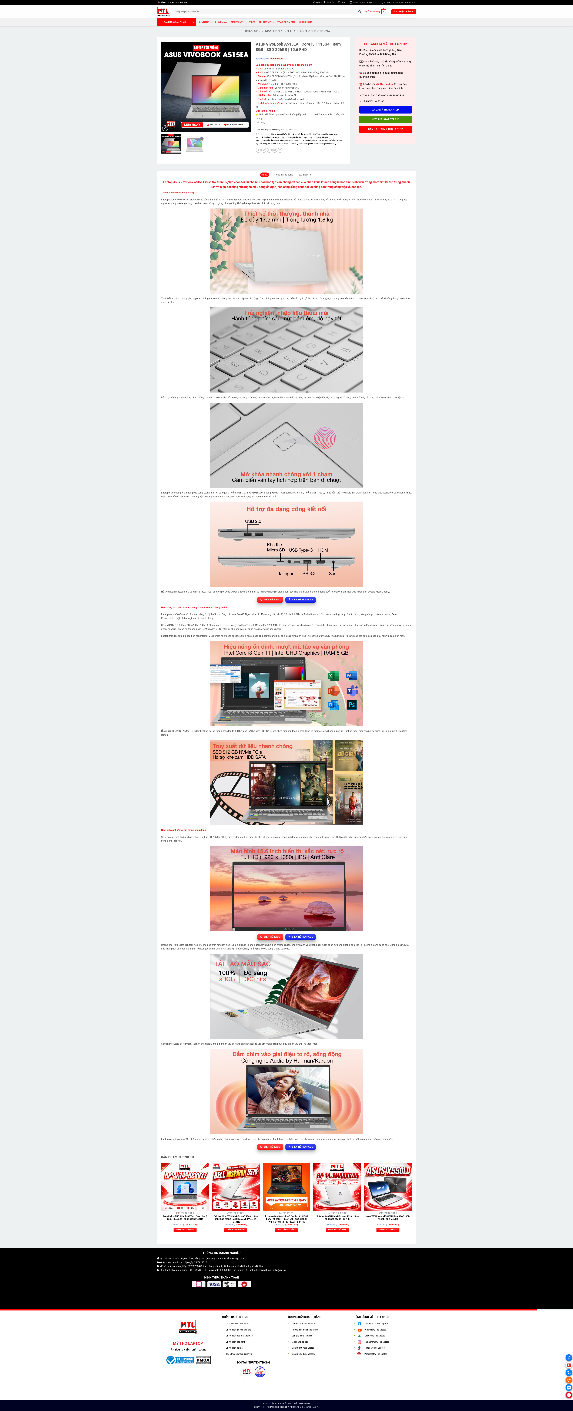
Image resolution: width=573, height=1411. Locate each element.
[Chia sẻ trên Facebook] (258, 150)
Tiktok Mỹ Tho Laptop (375, 1348)
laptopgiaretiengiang (279, 140)
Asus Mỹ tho (298, 134)
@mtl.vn (282, 1270)
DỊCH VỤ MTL (237, 22)
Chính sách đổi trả (234, 1348)
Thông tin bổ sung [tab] (283, 175)
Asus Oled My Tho (312, 134)
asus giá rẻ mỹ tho (284, 134)
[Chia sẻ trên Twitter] (263, 150)
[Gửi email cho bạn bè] (269, 150)
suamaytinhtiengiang (327, 143)
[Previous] (166, 87)
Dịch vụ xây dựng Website (303, 1354)
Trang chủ (252, 31)
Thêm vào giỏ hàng (185, 1230)
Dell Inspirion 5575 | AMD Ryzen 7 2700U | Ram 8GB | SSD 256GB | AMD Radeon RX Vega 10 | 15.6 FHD (236, 1219)
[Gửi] (359, 11)
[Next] (245, 87)
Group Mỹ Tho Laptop (375, 1336)
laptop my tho (309, 137)
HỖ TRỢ (316, 2)
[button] (375, 11)
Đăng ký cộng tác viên (302, 1336)
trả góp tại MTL (286, 22)
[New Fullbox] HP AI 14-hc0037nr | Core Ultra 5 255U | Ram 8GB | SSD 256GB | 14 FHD (185, 1217)
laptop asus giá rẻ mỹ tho (292, 137)
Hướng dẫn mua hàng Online (305, 1330)
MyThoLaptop (261, 143)
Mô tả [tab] (264, 175)
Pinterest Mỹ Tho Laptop (375, 1354)
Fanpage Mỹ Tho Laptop (376, 1323)
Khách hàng (305, 22)
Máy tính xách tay (280, 31)
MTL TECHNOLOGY (279, 1407)
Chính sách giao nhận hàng (238, 1330)
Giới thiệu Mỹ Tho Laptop (237, 1323)
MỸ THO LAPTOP (302, 1403)
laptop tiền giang (323, 137)
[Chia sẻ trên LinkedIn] (280, 150)
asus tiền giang (327, 134)
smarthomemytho (275, 143)
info (275, 1270)
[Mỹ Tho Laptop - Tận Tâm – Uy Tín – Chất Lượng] (163, 11)
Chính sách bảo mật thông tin (239, 1336)
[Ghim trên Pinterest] (274, 150)
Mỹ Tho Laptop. (335, 140)
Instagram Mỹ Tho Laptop (377, 1342)
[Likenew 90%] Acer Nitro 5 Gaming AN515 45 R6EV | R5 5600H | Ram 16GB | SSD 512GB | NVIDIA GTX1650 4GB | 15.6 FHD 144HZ (286, 1219)
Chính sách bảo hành (235, 1342)
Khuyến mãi (221, 22)
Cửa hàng (203, 22)
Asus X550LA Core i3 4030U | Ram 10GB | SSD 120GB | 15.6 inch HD (388, 1217)
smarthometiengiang (293, 143)
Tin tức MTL (265, 22)
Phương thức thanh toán (303, 1323)
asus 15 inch (270, 134)
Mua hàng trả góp (300, 1342)
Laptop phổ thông (315, 31)
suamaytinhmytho (310, 143)
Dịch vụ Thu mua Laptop (303, 1348)
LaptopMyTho (295, 140)
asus (262, 134)
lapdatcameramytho (272, 137)
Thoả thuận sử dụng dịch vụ (239, 1354)
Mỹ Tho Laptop (236, 1270)
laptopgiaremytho (263, 140)
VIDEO (252, 22)
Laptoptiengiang (308, 140)
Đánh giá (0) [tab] (305, 175)
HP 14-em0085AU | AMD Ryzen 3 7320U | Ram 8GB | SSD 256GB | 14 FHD (337, 1217)
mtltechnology (322, 140)
